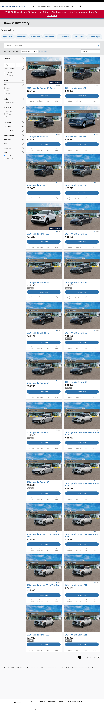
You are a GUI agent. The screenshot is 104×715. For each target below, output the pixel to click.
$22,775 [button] (69, 188)
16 (94, 657)
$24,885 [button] (69, 488)
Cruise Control (79, 37)
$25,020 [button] (31, 637)
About (38, 6)
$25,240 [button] (31, 236)
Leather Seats (49, 37)
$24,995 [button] (31, 590)
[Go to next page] (98, 657)
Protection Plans (68, 6)
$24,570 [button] (31, 435)
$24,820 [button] (69, 437)
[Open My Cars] (79, 6)
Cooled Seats (21, 37)
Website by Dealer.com (17, 702)
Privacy (33, 710)
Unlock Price (44, 96)
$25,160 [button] (31, 90)
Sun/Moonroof (64, 37)
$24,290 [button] (31, 386)
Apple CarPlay (8, 37)
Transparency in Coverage (75, 701)
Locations (49, 6)
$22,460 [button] (69, 90)
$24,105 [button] (69, 236)
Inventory (43, 6)
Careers (55, 6)
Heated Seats (35, 37)
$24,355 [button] (69, 384)
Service (61, 6)
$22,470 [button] (69, 139)
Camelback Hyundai (28, 51)
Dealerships (51, 701)
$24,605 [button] (31, 485)
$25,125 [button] (69, 587)
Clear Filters (43, 51)
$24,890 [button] (69, 539)
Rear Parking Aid (94, 37)
